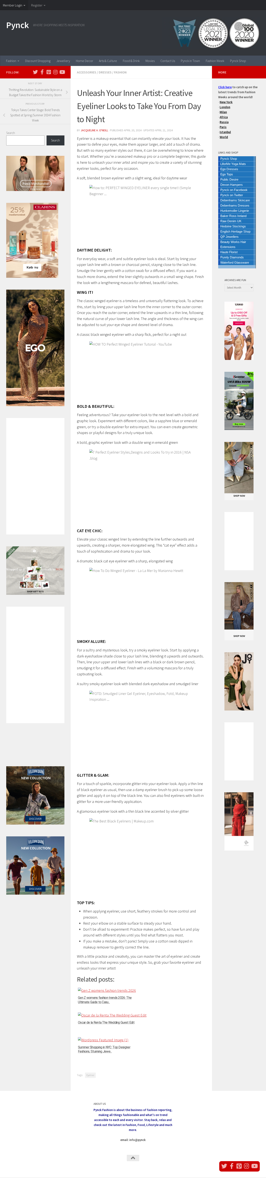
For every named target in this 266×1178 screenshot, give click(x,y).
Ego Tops (226, 174)
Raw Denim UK (230, 221)
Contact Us (167, 61)
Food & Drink (131, 61)
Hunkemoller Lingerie (234, 210)
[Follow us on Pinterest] (48, 71)
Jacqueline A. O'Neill (94, 130)
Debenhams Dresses (234, 205)
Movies (150, 61)
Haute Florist (229, 252)
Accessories (86, 72)
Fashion (11, 61)
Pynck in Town (190, 61)
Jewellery (63, 61)
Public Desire (229, 179)
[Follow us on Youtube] (61, 71)
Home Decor (84, 61)
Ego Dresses (229, 169)
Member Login (12, 5)
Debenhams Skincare (235, 200)
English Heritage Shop (235, 231)
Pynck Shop (238, 61)
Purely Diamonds (232, 257)
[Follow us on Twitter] (35, 71)
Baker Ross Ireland (233, 216)
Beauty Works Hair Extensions (233, 244)
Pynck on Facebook (234, 190)
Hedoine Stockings (233, 226)
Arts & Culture (108, 61)
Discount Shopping (37, 61)
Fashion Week (215, 61)
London (225, 107)
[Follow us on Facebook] (41, 71)
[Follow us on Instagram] (55, 71)
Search (10, 133)
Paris (223, 127)
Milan (223, 112)
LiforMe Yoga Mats (233, 164)
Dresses (105, 72)
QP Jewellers (229, 236)
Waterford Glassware (234, 262)
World (224, 137)
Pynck (17, 25)
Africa (224, 117)
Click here (225, 87)
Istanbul (225, 132)
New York (226, 102)
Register (36, 5)
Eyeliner (90, 1075)
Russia (224, 122)
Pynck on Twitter (231, 195)
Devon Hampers (231, 184)
